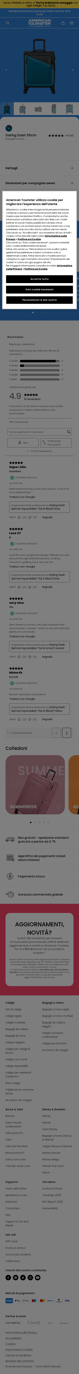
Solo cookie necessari (39, 289)
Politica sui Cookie (29, 239)
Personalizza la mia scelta (39, 299)
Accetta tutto (39, 279)
